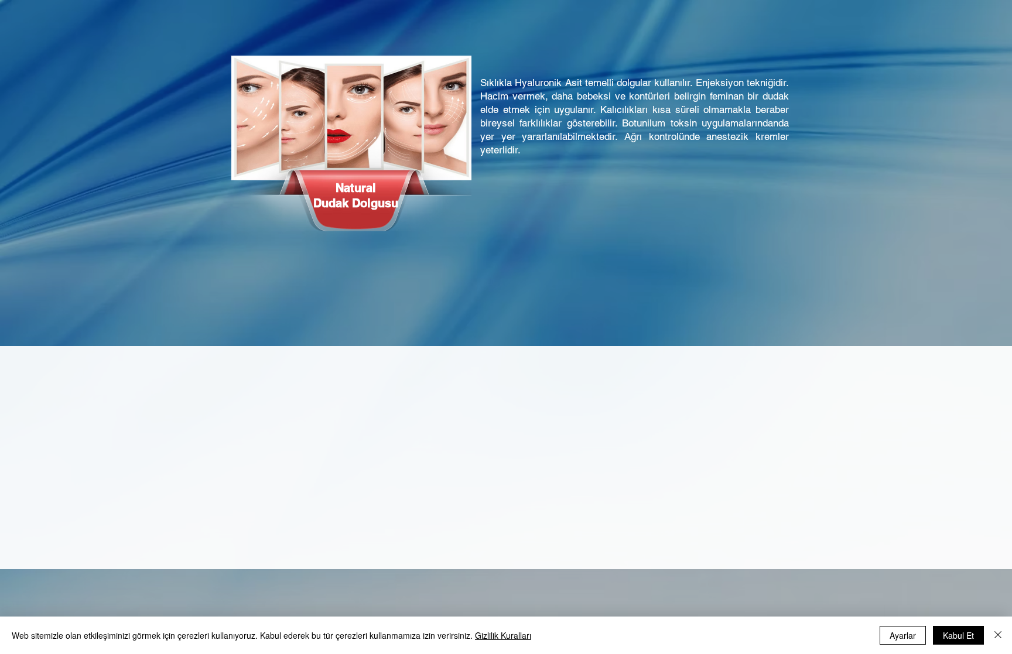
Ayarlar (903, 635)
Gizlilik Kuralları (503, 635)
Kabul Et (958, 635)
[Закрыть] (998, 635)
